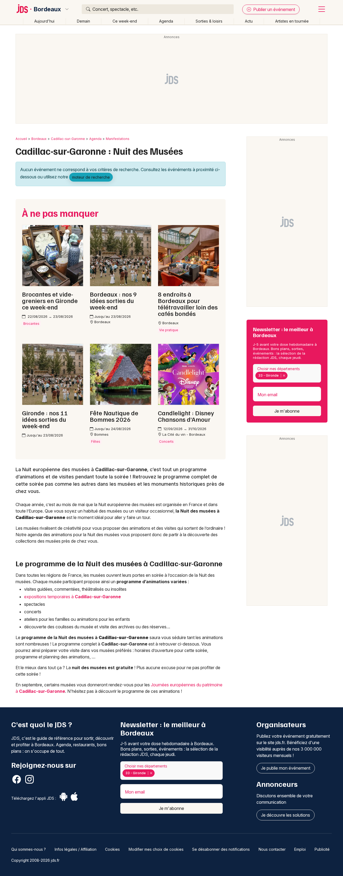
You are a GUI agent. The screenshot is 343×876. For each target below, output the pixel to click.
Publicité (322, 849)
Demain (83, 21)
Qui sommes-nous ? (28, 849)
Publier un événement (273, 9)
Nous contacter (272, 849)
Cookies (112, 849)
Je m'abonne (287, 411)
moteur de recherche (91, 177)
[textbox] (289, 375)
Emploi (300, 849)
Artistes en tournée (292, 21)
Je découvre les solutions (285, 815)
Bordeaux (47, 9)
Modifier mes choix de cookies (156, 849)
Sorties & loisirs (209, 21)
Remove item (284, 375)
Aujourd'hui (44, 21)
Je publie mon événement (285, 768)
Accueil (21, 139)
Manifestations (117, 139)
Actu (249, 21)
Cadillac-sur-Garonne (68, 139)
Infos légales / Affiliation (75, 849)
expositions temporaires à (72, 596)
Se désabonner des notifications (221, 849)
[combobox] (287, 373)
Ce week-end (125, 21)
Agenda (166, 21)
